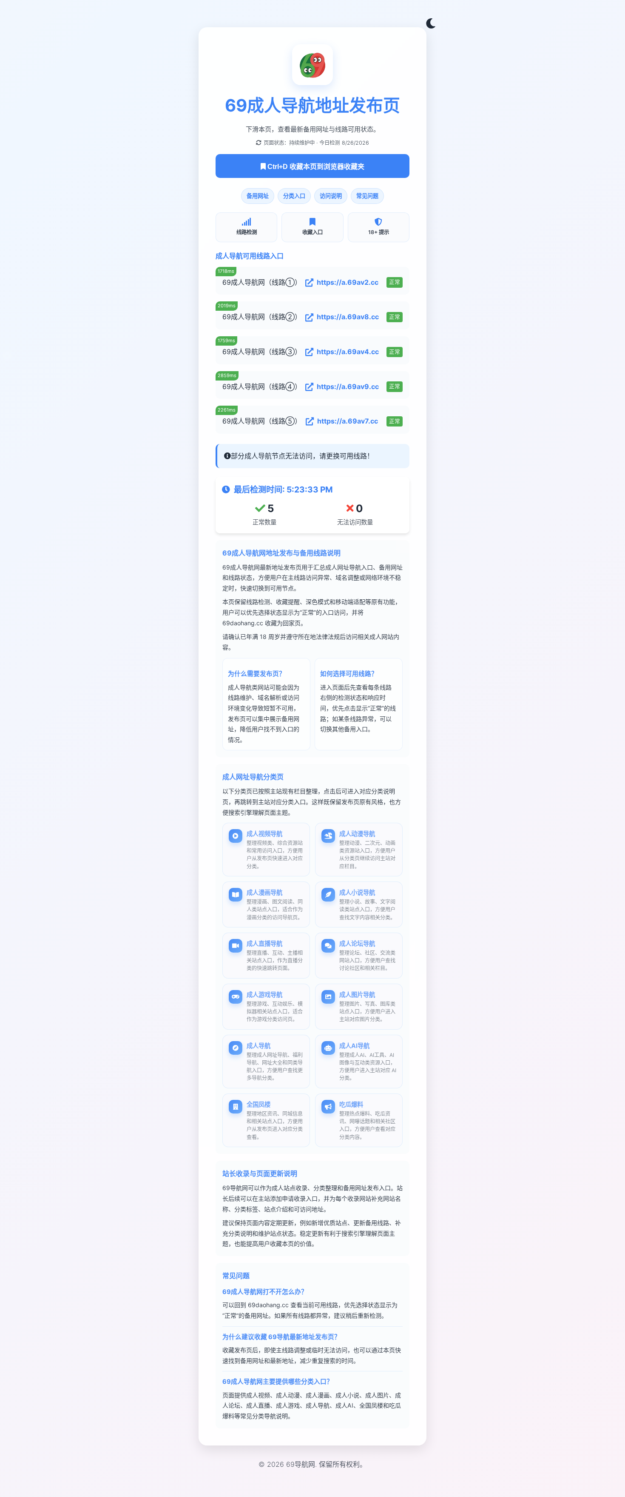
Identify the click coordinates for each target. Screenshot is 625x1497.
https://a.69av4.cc (348, 351)
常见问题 (367, 195)
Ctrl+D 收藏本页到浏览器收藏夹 (315, 166)
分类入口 (294, 195)
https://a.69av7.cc (347, 421)
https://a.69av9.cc (348, 386)
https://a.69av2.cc (347, 282)
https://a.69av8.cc (348, 316)
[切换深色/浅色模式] (431, 24)
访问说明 (331, 195)
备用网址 (258, 195)
